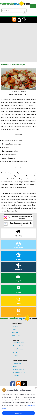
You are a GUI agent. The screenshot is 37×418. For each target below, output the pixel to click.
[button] (14, 22)
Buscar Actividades (18, 346)
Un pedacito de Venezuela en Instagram (22, 217)
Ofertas (15, 352)
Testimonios (15, 332)
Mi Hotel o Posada (18, 369)
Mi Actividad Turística (19, 372)
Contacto (14, 329)
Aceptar (18, 413)
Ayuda (15, 366)
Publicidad (16, 375)
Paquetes (15, 355)
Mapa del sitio (16, 335)
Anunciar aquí (17, 363)
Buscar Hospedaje (18, 343)
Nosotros (15, 326)
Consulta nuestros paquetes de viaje (21, 224)
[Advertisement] (18, 42)
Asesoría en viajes (18, 349)
